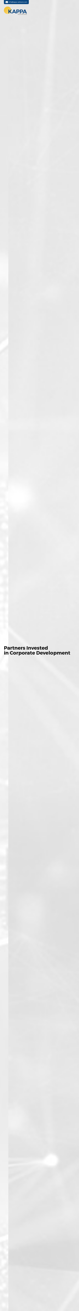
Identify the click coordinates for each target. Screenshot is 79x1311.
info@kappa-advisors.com (16, 2)
